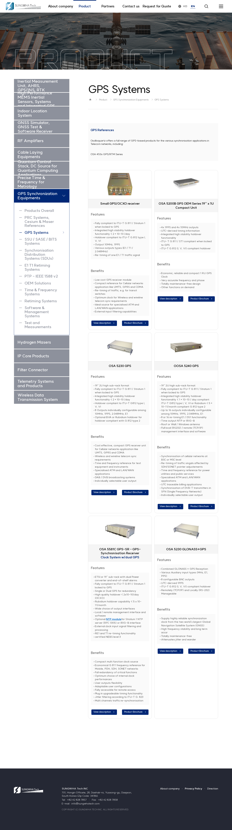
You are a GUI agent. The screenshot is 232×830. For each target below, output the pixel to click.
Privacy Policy (193, 788)
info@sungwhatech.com (85, 803)
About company (170, 788)
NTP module (113, 619)
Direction (212, 788)
